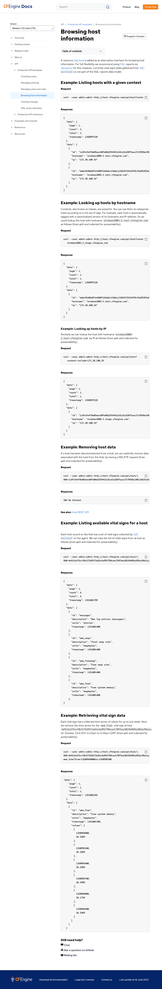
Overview (19, 37)
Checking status (29, 76)
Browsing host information (34, 95)
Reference (20, 127)
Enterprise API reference (30, 114)
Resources (20, 133)
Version (13, 24)
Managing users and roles (33, 89)
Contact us (106, 979)
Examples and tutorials (26, 120)
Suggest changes (135, 36)
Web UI (18, 57)
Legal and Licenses (84, 979)
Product (127, 7)
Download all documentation (53, 979)
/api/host (79, 60)
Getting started (22, 44)
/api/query (66, 68)
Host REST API (80, 512)
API (16, 63)
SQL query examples (31, 108)
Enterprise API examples (30, 70)
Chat (66, 945)
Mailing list (70, 955)
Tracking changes (29, 101)
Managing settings (30, 82)
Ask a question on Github (78, 950)
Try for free (150, 7)
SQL (122, 64)
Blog (137, 7)
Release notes (22, 50)
